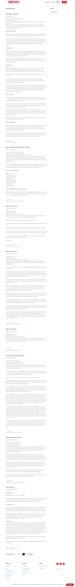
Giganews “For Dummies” (12, 206)
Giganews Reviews (10, 570)
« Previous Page (10, 554)
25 (26, 554)
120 (42, 228)
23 (21, 554)
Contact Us (41, 568)
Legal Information (27, 568)
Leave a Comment (10, 244)
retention (18, 201)
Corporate (25, 566)
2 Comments (9, 199)
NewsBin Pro (21, 522)
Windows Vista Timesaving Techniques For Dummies (34, 235)
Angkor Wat (8, 340)
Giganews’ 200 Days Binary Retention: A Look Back (18, 147)
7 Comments (9, 322)
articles (11, 323)
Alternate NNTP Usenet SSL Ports (14, 437)
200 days (11, 201)
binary (15, 201)
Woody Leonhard (31, 215)
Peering (7, 577)
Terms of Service (9, 573)
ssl (20, 482)
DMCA (24, 573)
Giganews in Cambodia (11, 329)
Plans (7, 568)
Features (8, 566)
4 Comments (9, 349)
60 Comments (10, 480)
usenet (22, 201)
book (11, 246)
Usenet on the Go (10, 487)
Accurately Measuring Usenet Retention (15, 355)
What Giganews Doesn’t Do (12, 14)
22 (19, 554)
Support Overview (43, 566)
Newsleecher (28, 522)
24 (24, 554)
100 (35, 228)
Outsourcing (8, 575)
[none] (59, 569)
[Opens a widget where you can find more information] (70, 585)
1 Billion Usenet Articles (11, 251)
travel (16, 350)
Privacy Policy (26, 570)
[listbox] (59, 569)
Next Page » (30, 554)
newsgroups (14, 246)
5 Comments (9, 140)
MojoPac (28, 507)
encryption (12, 482)
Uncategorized (13, 142)
